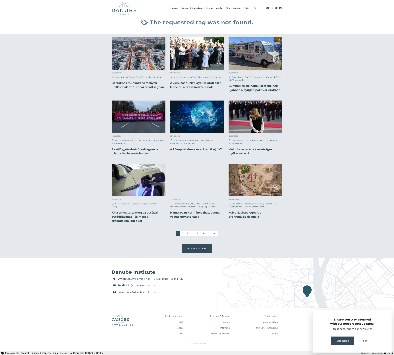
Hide (365, 340)
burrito (242, 80)
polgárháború (269, 204)
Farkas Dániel (238, 77)
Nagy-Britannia (180, 77)
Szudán (232, 207)
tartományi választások (180, 207)
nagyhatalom (193, 140)
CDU (188, 204)
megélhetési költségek (198, 77)
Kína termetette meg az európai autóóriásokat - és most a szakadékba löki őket (135, 217)
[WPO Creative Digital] (197, 344)
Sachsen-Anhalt (146, 140)
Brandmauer (159, 140)
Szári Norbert (189, 143)
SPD (197, 204)
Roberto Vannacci (236, 143)
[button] (175, 8)
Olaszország (237, 140)
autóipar (115, 207)
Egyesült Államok (252, 77)
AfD (136, 140)
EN (246, 8)
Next (205, 233)
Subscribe (343, 340)
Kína (130, 204)
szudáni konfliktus (244, 207)
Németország (128, 140)
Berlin (214, 204)
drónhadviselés (259, 207)
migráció (260, 140)
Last (214, 233)
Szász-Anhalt (205, 204)
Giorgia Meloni (249, 140)
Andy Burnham (215, 77)
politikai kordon (118, 143)
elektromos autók (154, 204)
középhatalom (176, 143)
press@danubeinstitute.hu (141, 292)
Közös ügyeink (121, 77)
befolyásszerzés (206, 140)
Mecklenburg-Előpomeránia (203, 207)
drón (260, 204)
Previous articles (197, 248)
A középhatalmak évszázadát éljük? (196, 149)
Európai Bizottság (136, 77)
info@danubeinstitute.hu (140, 285)
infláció (277, 77)
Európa (118, 140)
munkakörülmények (154, 77)
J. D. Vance (233, 80)
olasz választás (271, 140)
